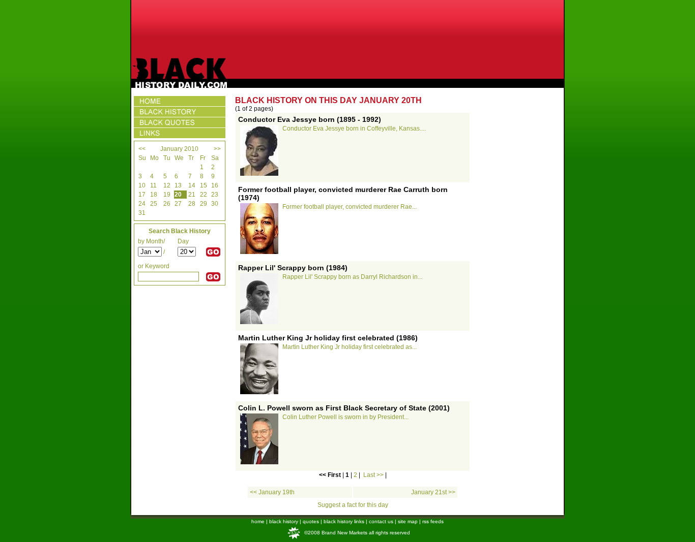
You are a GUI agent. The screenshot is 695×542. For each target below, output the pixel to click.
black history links (344, 521)
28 (191, 203)
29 (203, 203)
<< (142, 148)
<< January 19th (272, 492)
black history (283, 521)
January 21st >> (433, 492)
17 (142, 194)
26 (166, 203)
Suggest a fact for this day (352, 504)
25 (153, 203)
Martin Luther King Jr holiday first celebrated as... (349, 346)
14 (191, 185)
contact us (381, 521)
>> (217, 148)
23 (214, 194)
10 (142, 185)
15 (203, 185)
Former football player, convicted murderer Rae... (349, 206)
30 (214, 203)
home (258, 521)
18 (153, 194)
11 (153, 185)
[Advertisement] (347, 29)
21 (191, 194)
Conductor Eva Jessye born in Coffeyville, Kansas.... (354, 128)
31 (142, 212)
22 (203, 194)
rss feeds (433, 521)
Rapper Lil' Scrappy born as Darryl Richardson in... (352, 276)
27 (178, 203)
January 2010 (179, 148)
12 (166, 185)
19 (166, 194)
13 (178, 185)
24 (142, 203)
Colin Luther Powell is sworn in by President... (345, 417)
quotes (311, 521)
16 (214, 185)
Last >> (373, 475)
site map (408, 521)
